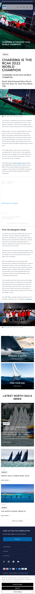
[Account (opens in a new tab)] (21, 7)
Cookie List (5, 573)
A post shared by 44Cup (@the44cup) (17, 223)
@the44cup (29, 299)
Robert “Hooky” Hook (19, 163)
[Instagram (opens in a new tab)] (9, 562)
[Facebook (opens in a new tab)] (4, 562)
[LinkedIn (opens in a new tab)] (13, 562)
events (5, 54)
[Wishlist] (24, 7)
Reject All (17, 588)
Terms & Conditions (13, 573)
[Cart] (27, 7)
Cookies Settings (17, 592)
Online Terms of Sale (23, 573)
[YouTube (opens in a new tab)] (18, 562)
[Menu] (30, 7)
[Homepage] (4, 7)
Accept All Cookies (17, 584)
